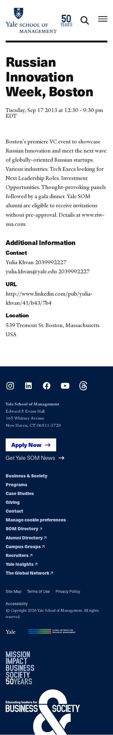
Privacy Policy (68, 591)
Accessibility (17, 603)
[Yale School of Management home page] (31, 20)
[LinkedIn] (28, 388)
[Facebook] (46, 388)
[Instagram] (10, 388)
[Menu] (102, 19)
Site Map (13, 591)
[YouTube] (65, 388)
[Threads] (83, 388)
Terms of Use (38, 591)
